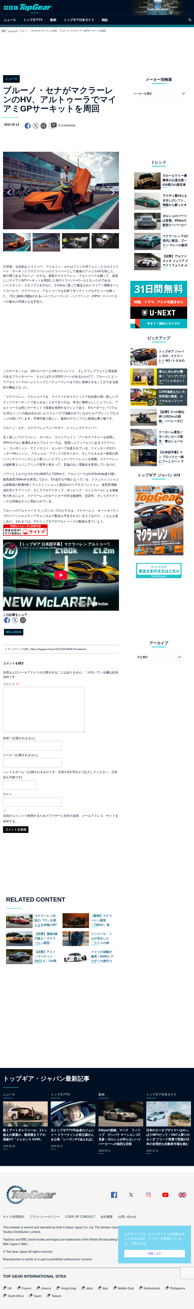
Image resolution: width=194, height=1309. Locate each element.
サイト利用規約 (13, 1216)
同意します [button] (154, 1253)
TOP (3, 30)
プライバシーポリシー (45, 1216)
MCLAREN (13, 632)
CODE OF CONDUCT (80, 1216)
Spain (38, 1296)
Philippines (177, 1288)
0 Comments (66, 125)
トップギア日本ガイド (79, 19)
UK (10, 1288)
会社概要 (107, 1216)
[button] (113, 192)
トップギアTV (33, 19)
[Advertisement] (97, 50)
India (89, 1288)
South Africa (16, 1296)
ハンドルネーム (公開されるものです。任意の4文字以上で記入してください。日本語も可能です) (60, 774)
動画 (53, 19)
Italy (105, 1288)
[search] (190, 20)
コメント (11, 684)
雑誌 (105, 19)
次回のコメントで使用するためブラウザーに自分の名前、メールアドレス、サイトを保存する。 (60, 818)
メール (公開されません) (20, 755)
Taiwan (56, 1296)
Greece (46, 1288)
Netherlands (152, 1288)
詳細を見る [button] (138, 1243)
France (26, 1288)
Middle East (126, 1288)
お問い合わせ (127, 1216)
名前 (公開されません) (19, 738)
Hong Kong (68, 1288)
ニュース (10, 19)
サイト (7, 794)
